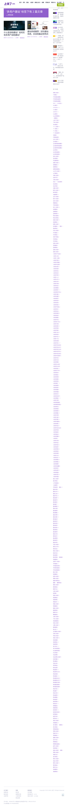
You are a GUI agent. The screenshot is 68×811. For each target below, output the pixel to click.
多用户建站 (56, 237)
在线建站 (56, 226)
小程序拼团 (56, 377)
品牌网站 (55, 211)
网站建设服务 (56, 684)
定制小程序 (56, 243)
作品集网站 (56, 160)
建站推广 (55, 504)
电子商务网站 (56, 648)
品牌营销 (56, 213)
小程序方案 (56, 400)
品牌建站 (55, 209)
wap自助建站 (56, 116)
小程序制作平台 (57, 292)
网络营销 (55, 708)
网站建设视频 (56, 686)
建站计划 (55, 534)
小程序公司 (56, 279)
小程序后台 (56, 311)
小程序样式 (56, 406)
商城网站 (56, 222)
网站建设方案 (56, 682)
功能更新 (56, 194)
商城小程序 (56, 220)
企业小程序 (56, 139)
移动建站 (55, 661)
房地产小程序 (56, 561)
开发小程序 (56, 544)
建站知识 (22, 37)
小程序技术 (56, 372)
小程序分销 (56, 283)
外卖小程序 (56, 230)
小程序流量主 (56, 421)
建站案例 (55, 510)
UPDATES (56, 107)
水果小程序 (56, 616)
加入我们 (59, 2)
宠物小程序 (56, 249)
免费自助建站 (56, 169)
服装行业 (55, 612)
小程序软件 (56, 468)
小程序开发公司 (57, 347)
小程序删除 (56, 288)
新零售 (55, 593)
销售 (61, 750)
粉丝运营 (55, 667)
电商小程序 (56, 638)
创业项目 (55, 186)
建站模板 (56, 512)
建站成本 (56, 498)
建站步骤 (56, 515)
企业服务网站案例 (58, 145)
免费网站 (55, 167)
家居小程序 (56, 251)
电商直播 (55, 640)
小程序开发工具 (57, 349)
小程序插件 (56, 387)
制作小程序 (56, 190)
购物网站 (55, 741)
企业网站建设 (56, 154)
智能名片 (56, 602)
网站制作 (56, 669)
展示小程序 (56, 478)
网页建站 (55, 714)
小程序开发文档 (57, 353)
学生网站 (55, 241)
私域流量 (56, 659)
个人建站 (56, 128)
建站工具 (56, 493)
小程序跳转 (56, 464)
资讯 (24, 2)
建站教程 (56, 506)
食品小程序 (56, 761)
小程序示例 (56, 440)
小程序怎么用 (56, 366)
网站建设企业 (56, 678)
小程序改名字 (56, 396)
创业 (55, 181)
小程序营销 (56, 449)
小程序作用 (56, 275)
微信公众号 (56, 546)
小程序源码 (56, 423)
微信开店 (55, 553)
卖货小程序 (56, 201)
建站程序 (55, 525)
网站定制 (18, 798)
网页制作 (56, 710)
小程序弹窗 (56, 362)
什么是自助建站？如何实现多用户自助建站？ (14, 33)
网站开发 (56, 689)
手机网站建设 (56, 568)
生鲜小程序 (56, 633)
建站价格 (55, 489)
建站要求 (55, 532)
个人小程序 (56, 126)
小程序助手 (56, 298)
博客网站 (55, 203)
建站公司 (56, 491)
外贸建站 (56, 232)
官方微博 (30, 792)
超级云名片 (37, 2)
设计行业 (55, 739)
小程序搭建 (56, 392)
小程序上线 (56, 256)
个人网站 (56, 131)
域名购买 (55, 228)
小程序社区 (56, 442)
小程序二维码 (56, 258)
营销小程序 (56, 731)
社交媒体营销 (56, 650)
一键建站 (55, 118)
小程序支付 (56, 394)
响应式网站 (56, 218)
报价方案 (55, 572)
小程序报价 (56, 375)
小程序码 (55, 438)
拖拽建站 (55, 574)
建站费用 (55, 538)
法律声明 (6, 796)
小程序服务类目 (57, 404)
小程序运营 (56, 470)
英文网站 (55, 727)
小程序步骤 (56, 415)
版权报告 (55, 627)
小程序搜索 (56, 389)
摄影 (54, 582)
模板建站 (55, 614)
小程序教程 (56, 398)
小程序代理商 (56, 262)
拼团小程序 (56, 576)
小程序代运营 (56, 264)
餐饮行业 (55, 767)
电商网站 (56, 642)
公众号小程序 (57, 171)
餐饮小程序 (56, 763)
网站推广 (55, 691)
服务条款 (6, 794)
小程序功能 (56, 294)
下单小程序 (56, 122)
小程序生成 (56, 425)
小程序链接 (56, 472)
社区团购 (55, 655)
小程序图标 (56, 317)
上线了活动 (56, 120)
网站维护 (55, 699)
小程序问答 (56, 474)
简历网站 (55, 665)
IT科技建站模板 (57, 97)
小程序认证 (56, 455)
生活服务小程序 (57, 631)
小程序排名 (56, 381)
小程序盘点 (56, 434)
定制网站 (55, 247)
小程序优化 (56, 271)
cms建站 (55, 109)
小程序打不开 (56, 370)
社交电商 (55, 652)
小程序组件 (56, 447)
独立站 (55, 629)
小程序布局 (56, 334)
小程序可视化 (56, 307)
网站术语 (56, 693)
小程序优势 (56, 268)
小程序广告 (56, 338)
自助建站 (56, 722)
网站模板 (55, 697)
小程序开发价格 (57, 345)
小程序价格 (56, 266)
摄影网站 (59, 582)
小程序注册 (56, 417)
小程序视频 (56, 453)
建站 (27, 2)
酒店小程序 (56, 750)
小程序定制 (56, 326)
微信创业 (55, 548)
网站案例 (56, 695)
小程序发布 (56, 302)
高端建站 (55, 769)
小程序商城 (56, 313)
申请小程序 (56, 635)
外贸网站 (56, 235)
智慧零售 (55, 599)
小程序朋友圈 (56, 402)
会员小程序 (56, 156)
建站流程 (56, 517)
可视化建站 (56, 205)
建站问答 (55, 542)
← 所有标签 (9, 15)
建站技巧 (55, 500)
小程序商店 (56, 315)
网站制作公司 (56, 671)
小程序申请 (56, 430)
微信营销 (55, 557)
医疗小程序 (56, 198)
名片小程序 (56, 207)
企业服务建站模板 (58, 143)
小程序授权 (56, 379)
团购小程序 (56, 92)
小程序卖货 (56, 300)
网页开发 (55, 716)
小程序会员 (56, 273)
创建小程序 (56, 188)
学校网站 (55, 239)
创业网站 (55, 184)
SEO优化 (59, 103)
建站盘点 (55, 519)
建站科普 (56, 523)
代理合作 (47, 2)
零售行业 (55, 754)
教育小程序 (56, 585)
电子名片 (56, 646)
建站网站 (55, 529)
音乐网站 (55, 756)
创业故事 (60, 181)
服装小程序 (56, 608)
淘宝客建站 (56, 621)
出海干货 (55, 177)
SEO (54, 103)
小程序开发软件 (57, 355)
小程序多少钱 (57, 321)
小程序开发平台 (57, 351)
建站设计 (55, 536)
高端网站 (55, 771)
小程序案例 (56, 411)
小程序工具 (56, 332)
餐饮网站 (55, 765)
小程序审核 (56, 328)
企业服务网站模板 (58, 148)
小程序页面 (56, 476)
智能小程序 (56, 604)
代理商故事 (56, 137)
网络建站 (55, 705)
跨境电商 (56, 748)
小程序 (31, 2)
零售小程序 (56, 752)
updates (56, 111)
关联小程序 (56, 175)
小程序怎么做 (56, 364)
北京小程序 (56, 196)
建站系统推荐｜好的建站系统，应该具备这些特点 (37, 32)
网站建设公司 (57, 680)
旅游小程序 (56, 595)
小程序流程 (56, 419)
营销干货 (56, 733)
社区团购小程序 (57, 657)
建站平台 (56, 495)
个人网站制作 (56, 133)
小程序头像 (56, 324)
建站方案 (55, 508)
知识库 (17, 792)
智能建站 (55, 606)
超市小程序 (56, 746)
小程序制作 (56, 290)
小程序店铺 (56, 341)
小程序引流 (56, 360)
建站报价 (55, 502)
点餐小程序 (56, 625)
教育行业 (55, 589)
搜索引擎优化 (56, 580)
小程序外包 (56, 319)
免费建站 (60, 5)
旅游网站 (55, 597)
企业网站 (55, 150)
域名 (61, 226)
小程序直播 (56, 436)
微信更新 (55, 555)
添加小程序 (56, 623)
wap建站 (55, 114)
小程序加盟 (56, 296)
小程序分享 (56, 281)
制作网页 (55, 192)
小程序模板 (56, 413)
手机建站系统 (56, 565)
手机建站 (56, 563)
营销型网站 (56, 729)
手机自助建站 (56, 570)
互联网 (55, 135)
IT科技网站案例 (57, 99)
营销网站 (56, 735)
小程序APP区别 (57, 254)
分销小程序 (56, 179)
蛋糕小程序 (56, 737)
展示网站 (55, 481)
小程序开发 (56, 343)
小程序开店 (56, 358)
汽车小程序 (56, 619)
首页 (20, 2)
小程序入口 (56, 277)
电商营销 (55, 644)
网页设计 (56, 718)
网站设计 (56, 703)
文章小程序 (56, 591)
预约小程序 (56, 758)
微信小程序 (56, 551)
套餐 (43, 2)
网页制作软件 (56, 712)
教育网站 (55, 587)
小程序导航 (56, 330)
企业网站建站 (56, 152)
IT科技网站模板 (57, 101)
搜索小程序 (56, 578)
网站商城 (55, 674)
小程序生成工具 (57, 428)
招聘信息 (6, 792)
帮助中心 (53, 2)
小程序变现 (56, 305)
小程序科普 (56, 445)
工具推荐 (55, 485)
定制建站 (55, 245)
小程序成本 (56, 368)
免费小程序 (56, 162)
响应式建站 (56, 215)
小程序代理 (56, 260)
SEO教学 (55, 105)
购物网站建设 (56, 744)
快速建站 (55, 559)
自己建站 (55, 725)
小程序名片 (56, 309)
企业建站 (56, 141)
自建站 (61, 725)
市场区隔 (55, 487)
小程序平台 (56, 336)
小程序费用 (56, 459)
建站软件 (55, 540)
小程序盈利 (56, 432)
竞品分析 (55, 663)
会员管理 (55, 158)
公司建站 (55, 173)
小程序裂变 (56, 451)
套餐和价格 (18, 794)
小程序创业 (56, 285)
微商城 (61, 557)
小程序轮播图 (56, 466)
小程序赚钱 (56, 462)
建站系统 (56, 527)
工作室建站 (56, 483)
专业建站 (55, 124)
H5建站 (55, 94)
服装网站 (55, 610)
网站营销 (56, 701)
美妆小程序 (56, 720)
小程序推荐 (56, 385)
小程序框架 (56, 408)
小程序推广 (56, 383)
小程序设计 (56, 457)
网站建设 (56, 676)
